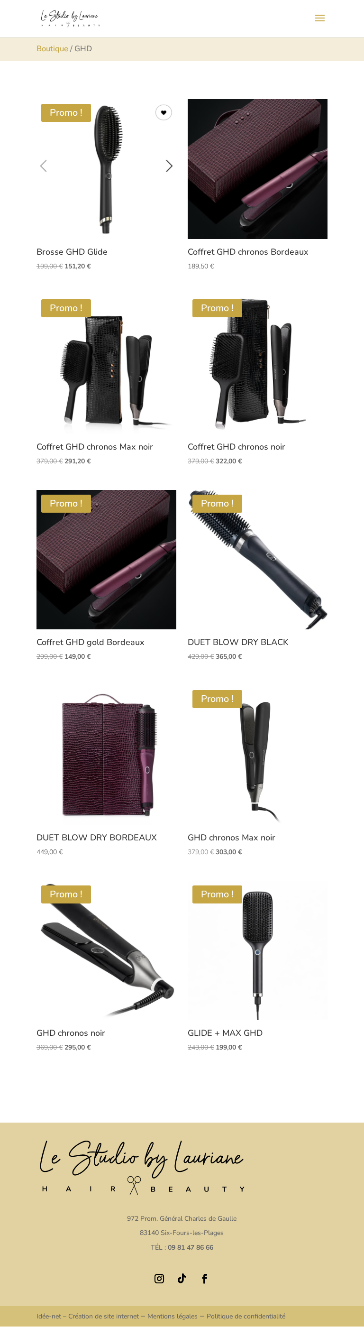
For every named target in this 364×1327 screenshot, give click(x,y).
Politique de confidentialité (246, 1316)
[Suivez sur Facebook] (204, 1278)
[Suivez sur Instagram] (159, 1278)
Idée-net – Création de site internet (88, 1316)
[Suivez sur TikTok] (182, 1278)
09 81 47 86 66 (190, 1247)
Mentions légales (172, 1316)
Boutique (52, 48)
